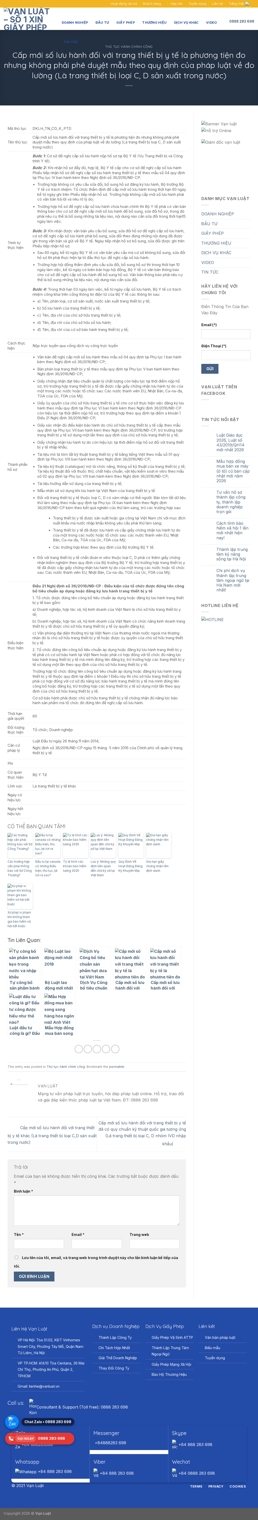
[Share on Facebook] (79, 1049)
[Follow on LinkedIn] (138, 1486)
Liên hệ (217, 4)
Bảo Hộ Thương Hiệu (169, 1374)
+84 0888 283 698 (196, 1473)
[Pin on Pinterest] (106, 1049)
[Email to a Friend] (97, 1049)
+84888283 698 (109, 1442)
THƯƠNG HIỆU (154, 22)
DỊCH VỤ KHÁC (186, 22)
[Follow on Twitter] (132, 1486)
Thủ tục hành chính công (66, 1067)
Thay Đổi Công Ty (114, 1368)
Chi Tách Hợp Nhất (114, 1348)
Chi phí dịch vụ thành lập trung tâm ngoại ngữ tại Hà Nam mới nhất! (232, 580)
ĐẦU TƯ (102, 22)
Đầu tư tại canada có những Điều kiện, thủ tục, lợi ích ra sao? (47, 868)
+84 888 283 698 (194, 1444)
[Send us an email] (11, 4)
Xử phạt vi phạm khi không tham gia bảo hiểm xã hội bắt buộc (19, 919)
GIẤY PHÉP (125, 22)
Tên (19, 1234)
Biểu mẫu (212, 1348)
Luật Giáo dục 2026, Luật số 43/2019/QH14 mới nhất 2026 (230, 442)
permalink (116, 1067)
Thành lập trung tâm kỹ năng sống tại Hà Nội (232, 554)
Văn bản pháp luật (220, 1337)
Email (78, 1234)
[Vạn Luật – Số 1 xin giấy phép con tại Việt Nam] (29, 19)
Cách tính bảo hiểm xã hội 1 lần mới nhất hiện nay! (232, 530)
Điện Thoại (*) (213, 346)
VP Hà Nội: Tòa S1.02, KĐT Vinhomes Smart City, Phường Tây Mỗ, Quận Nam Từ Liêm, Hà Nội (50, 1346)
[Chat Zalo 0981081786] (12, 1422)
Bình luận (23, 1191)
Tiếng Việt (236, 4)
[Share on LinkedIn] (115, 1049)
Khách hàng (152, 4)
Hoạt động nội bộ (124, 4)
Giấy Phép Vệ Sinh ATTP (172, 1337)
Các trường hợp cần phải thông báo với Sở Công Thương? (20, 868)
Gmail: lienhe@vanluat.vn (38, 1386)
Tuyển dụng (197, 4)
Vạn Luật (43, 1513)
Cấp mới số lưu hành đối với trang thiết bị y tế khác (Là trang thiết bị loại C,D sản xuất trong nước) (52, 1135)
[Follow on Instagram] (126, 1486)
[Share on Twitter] (88, 1049)
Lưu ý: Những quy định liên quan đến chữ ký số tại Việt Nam (103, 868)
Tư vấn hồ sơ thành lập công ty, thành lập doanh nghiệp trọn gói (230, 502)
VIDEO (211, 22)
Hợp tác (177, 4)
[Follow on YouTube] (15, 4)
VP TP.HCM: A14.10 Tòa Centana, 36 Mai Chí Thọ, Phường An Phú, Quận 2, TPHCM (51, 1369)
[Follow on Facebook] (6, 4)
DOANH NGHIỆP (75, 22)
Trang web (139, 1234)
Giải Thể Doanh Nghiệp (118, 1358)
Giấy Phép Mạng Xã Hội (171, 1364)
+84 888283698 (36, 1444)
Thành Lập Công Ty (115, 1337)
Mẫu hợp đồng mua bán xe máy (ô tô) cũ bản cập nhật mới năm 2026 (233, 471)
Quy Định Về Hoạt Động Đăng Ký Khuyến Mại (130, 866)
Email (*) (209, 325)
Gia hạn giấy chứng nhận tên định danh (157, 866)
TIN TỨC (70, 42)
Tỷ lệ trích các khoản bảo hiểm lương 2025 (74, 866)
